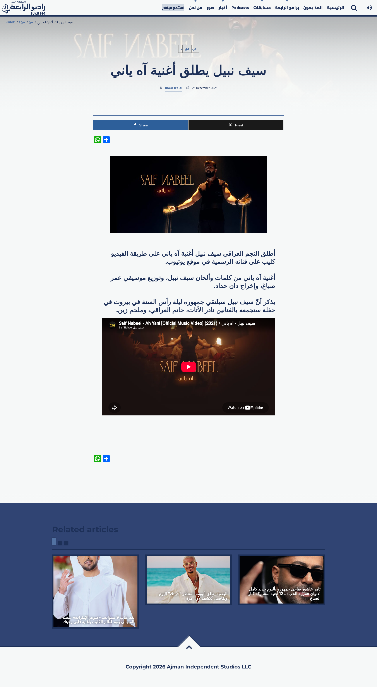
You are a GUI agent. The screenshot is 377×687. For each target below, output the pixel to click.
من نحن (195, 7)
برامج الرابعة (287, 7)
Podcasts (240, 7)
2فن (22, 22)
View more (95, 591)
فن (31, 22)
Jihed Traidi (173, 88)
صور (210, 7)
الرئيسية (335, 7)
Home (10, 22)
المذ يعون (313, 7)
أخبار (222, 7)
